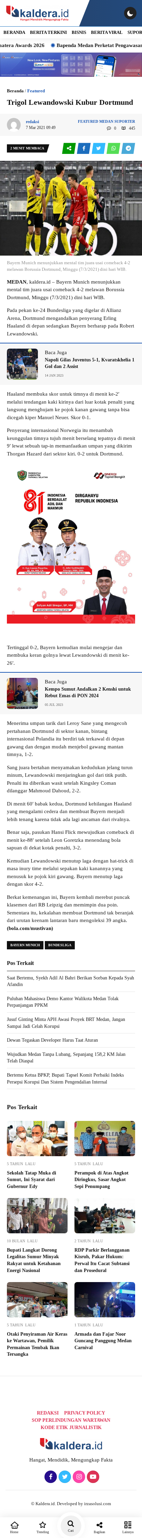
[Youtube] (92, 1477)
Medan (106, 121)
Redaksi (48, 1413)
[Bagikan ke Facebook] (84, 148)
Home (14, 1532)
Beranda (15, 90)
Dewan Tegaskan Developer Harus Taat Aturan (52, 1040)
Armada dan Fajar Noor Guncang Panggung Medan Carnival (103, 1341)
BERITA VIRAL (107, 32)
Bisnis (79, 32)
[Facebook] (50, 1477)
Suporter (124, 121)
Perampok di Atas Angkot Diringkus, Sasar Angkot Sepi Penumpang (101, 1179)
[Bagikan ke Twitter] (99, 148)
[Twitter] (64, 1477)
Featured (36, 90)
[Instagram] (78, 1477)
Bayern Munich (25, 945)
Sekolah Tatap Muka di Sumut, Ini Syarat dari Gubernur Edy (31, 1179)
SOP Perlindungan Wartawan (71, 1420)
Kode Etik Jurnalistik (71, 1427)
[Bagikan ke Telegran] (128, 148)
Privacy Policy (84, 1413)
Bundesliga (59, 945)
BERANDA (14, 32)
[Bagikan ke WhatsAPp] (113, 148)
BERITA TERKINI (48, 32)
